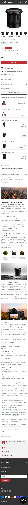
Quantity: (2, 57)
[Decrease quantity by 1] (6, 57)
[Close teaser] (19, 496)
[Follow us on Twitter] (5, 491)
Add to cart (14, 62)
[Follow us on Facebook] (2, 491)
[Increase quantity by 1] (14, 57)
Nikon (2, 39)
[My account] (22, 2)
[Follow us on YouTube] (10, 491)
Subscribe (5, 480)
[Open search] (20, 2)
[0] (25, 2)
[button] (23, 500)
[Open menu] (2, 2)
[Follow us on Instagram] (7, 491)
